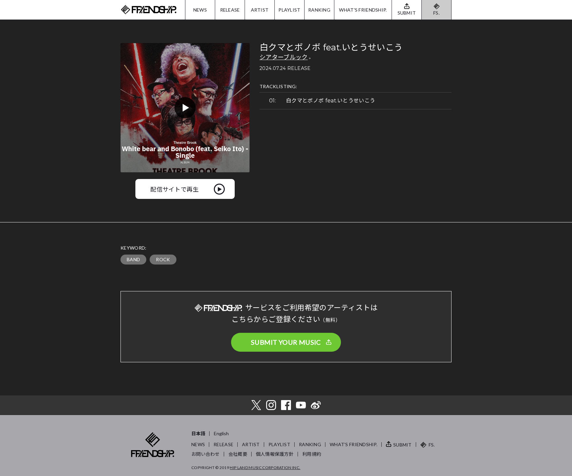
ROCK (163, 259)
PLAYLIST (289, 10)
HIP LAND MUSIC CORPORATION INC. (265, 467)
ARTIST (260, 10)
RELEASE (230, 10)
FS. (436, 13)
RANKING (319, 10)
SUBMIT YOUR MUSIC (286, 342)
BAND (133, 259)
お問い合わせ (205, 454)
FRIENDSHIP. (148, 10)
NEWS (200, 10)
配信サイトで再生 (174, 189)
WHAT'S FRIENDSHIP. (363, 10)
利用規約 (311, 454)
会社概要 (237, 454)
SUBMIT (402, 444)
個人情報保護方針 (275, 454)
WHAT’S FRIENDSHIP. (353, 444)
